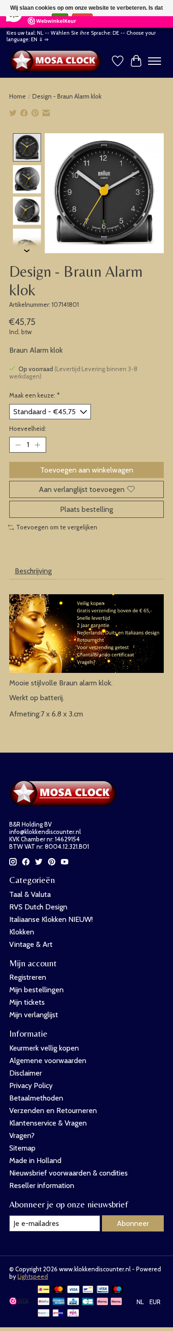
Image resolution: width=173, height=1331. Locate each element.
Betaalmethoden (36, 1098)
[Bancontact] (88, 1290)
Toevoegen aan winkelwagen (86, 470)
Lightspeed (33, 1276)
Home (17, 96)
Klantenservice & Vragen (48, 1123)
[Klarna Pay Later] (102, 1302)
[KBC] (73, 1302)
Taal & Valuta (30, 894)
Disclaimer (25, 1073)
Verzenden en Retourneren (53, 1110)
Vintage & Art (31, 944)
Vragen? (22, 1135)
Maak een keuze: (34, 395)
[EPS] (73, 1313)
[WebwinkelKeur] (19, 1302)
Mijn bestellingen (36, 989)
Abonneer (133, 1223)
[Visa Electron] (102, 1290)
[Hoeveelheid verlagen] (18, 445)
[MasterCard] (59, 1290)
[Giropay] (58, 1313)
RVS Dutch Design (38, 906)
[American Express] (59, 1302)
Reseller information (41, 1185)
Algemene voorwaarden (47, 1060)
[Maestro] (118, 1290)
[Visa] (73, 1290)
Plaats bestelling (86, 509)
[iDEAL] (43, 1290)
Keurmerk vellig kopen (44, 1048)
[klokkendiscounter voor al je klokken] (57, 61)
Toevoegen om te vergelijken (56, 527)
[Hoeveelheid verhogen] (37, 445)
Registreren (27, 977)
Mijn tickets (27, 1002)
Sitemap (22, 1148)
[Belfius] (43, 1302)
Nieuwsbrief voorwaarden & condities (68, 1173)
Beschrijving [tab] (33, 570)
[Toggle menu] (154, 61)
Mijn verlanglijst (33, 1014)
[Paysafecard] (43, 1313)
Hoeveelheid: (27, 428)
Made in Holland (35, 1160)
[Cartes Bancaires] (88, 1302)
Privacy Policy (31, 1085)
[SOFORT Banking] (116, 1302)
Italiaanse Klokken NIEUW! (51, 919)
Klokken (21, 931)
